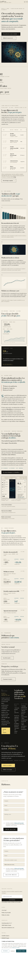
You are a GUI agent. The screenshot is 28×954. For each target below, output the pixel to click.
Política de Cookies (16, 947)
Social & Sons (5, 2)
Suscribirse (12, 899)
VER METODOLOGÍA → (8, 364)
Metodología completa (9, 180)
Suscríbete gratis (7, 658)
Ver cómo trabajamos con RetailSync (12, 472)
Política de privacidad (6, 912)
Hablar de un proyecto (9, 38)
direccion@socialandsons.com (8, 927)
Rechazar (5, 950)
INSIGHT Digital (5, 938)
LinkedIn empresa (5, 935)
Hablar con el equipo (8, 769)
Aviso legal (4, 910)
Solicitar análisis (11, 874)
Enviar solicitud (10, 829)
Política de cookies (5, 915)
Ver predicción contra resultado (11, 34)
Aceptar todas (21, 950)
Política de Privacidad (19, 823)
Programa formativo (8, 679)
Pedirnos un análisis (8, 765)
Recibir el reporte (6, 731)
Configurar (13, 951)
